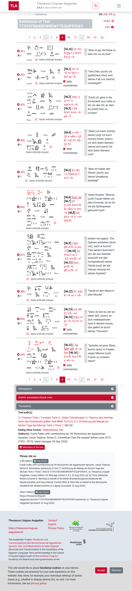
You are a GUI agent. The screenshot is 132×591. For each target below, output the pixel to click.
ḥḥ (75, 108)
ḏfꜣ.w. (69, 247)
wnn (74, 112)
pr (65, 321)
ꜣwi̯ (79, 49)
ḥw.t (75, 197)
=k (72, 57)
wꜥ (68, 100)
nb (79, 295)
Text (29, 14)
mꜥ (76, 348)
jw (75, 49)
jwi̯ (79, 209)
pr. (67, 266)
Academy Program (48, 556)
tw (74, 140)
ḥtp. (68, 220)
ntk (80, 309)
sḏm (73, 136)
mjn (80, 291)
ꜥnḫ (69, 313)
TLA (13, 6)
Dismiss (116, 570)
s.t (81, 321)
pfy (72, 348)
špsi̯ (75, 262)
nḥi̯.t (71, 209)
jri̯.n (66, 216)
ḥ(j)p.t (68, 53)
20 (88, 37)
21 (95, 37)
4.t (79, 197)
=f (69, 116)
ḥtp (66, 352)
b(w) (78, 53)
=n (65, 174)
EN (100, 14)
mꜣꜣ (77, 132)
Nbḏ (71, 174)
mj (78, 212)
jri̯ (78, 251)
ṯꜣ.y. (67, 205)
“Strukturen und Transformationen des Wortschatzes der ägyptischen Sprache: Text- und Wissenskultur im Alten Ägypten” (35, 542)
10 (68, 37)
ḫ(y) (74, 72)
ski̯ (77, 170)
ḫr (73, 170)
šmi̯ (74, 96)
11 (75, 37)
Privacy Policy (56, 528)
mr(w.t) (68, 104)
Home (19, 14)
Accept (101, 570)
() (22, 51)
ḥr (65, 209)
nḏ (78, 140)
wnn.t (67, 254)
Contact (52, 520)
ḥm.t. (77, 205)
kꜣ (65, 140)
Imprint (52, 524)
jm (65, 116)
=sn (79, 216)
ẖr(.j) (67, 57)
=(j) (78, 136)
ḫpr (76, 243)
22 (102, 37)
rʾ (76, 295)
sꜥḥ (73, 321)
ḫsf (66, 76)
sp (70, 76)
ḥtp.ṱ (76, 317)
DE (105, 14)
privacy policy (39, 583)
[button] (108, 21)
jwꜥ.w (75, 69)
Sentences (41, 14)
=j (78, 96)
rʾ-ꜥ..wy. (71, 256)
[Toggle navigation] (118, 6)
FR (110, 14)
